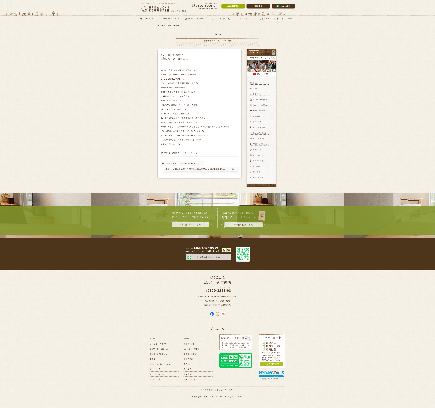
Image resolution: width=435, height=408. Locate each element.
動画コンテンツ (190, 353)
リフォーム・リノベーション (161, 364)
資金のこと (188, 359)
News (187, 153)
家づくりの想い (156, 369)
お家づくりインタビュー (159, 353)
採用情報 (187, 374)
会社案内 (187, 369)
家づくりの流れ (156, 379)
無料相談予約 (233, 6)
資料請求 (258, 6)
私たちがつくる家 (157, 374)
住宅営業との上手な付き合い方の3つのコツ (182, 163)
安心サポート (189, 364)
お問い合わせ (189, 379)
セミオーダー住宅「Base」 (161, 348)
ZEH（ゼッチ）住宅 (191, 348)
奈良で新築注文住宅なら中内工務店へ (217, 390)
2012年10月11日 (176, 55)
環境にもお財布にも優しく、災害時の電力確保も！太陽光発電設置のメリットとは (201, 169)
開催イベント (189, 343)
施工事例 (153, 359)
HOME (152, 338)
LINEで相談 (285, 6)
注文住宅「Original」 (159, 343)
